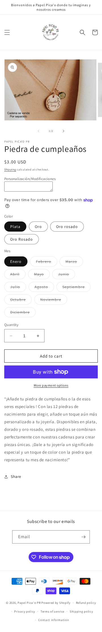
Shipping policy (81, 611)
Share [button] (16, 476)
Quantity (11, 324)
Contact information (53, 620)
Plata (15, 226)
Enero (16, 261)
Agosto (44, 288)
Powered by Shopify (56, 603)
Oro (38, 226)
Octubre (21, 301)
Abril (18, 275)
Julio (18, 288)
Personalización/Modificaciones (30, 178)
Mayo (42, 275)
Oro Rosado (21, 239)
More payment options (51, 385)
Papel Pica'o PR (29, 603)
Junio (66, 275)
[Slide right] (63, 131)
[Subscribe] (83, 537)
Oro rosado (67, 226)
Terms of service (52, 611)
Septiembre (76, 288)
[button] (7, 32)
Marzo (74, 263)
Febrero (46, 263)
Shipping (10, 169)
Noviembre (53, 301)
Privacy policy (24, 611)
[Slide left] (38, 131)
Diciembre (23, 313)
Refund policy (86, 603)
